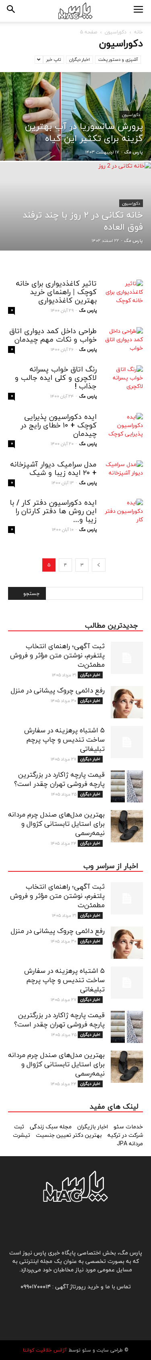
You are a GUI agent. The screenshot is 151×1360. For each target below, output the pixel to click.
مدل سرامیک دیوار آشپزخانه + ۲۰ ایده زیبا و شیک (53, 469)
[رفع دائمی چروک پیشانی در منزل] (127, 702)
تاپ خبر (53, 59)
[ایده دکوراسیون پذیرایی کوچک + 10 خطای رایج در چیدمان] (123, 427)
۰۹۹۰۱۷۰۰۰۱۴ (36, 1287)
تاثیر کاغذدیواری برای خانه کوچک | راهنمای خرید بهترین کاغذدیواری (56, 292)
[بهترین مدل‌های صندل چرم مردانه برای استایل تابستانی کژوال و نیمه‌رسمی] (127, 826)
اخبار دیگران (79, 59)
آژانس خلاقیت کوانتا (45, 1350)
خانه (138, 32)
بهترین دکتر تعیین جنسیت (69, 1135)
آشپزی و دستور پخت (118, 59)
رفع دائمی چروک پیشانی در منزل (58, 691)
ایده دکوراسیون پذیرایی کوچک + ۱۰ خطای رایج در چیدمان (59, 425)
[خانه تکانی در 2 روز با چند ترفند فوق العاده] (75, 227)
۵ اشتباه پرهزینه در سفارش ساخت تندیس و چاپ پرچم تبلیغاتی (64, 740)
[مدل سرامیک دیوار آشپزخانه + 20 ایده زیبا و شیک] (123, 474)
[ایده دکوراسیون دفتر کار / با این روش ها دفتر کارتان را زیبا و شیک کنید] (123, 513)
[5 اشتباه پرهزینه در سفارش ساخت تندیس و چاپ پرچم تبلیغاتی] (127, 742)
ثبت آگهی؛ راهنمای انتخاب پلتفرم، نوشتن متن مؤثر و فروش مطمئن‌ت (57, 656)
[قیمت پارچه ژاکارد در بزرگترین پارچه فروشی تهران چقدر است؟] (127, 786)
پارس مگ (133, 152)
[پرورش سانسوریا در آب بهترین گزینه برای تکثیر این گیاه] (75, 137)
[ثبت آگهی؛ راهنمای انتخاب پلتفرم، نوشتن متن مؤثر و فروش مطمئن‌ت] (127, 658)
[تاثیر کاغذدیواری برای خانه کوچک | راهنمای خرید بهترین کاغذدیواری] (123, 293)
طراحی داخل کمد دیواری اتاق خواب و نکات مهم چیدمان (53, 335)
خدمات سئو (128, 1127)
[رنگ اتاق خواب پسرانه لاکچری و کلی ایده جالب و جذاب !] (123, 379)
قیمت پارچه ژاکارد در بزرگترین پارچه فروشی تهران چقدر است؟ (59, 779)
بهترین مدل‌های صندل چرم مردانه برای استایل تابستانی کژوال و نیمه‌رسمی (56, 824)
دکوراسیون (115, 32)
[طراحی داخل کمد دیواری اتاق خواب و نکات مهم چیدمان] (123, 341)
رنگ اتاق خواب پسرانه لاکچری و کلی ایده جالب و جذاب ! (56, 378)
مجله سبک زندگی (51, 1127)
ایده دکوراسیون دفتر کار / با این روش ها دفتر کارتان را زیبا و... (53, 511)
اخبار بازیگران (93, 1127)
